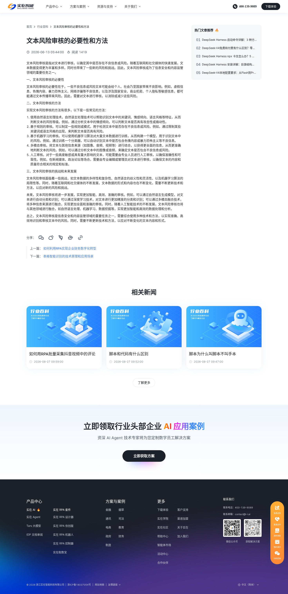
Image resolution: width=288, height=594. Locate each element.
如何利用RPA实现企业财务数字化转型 (69, 248)
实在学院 (162, 518)
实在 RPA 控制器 (63, 543)
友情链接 (113, 584)
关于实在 (182, 527)
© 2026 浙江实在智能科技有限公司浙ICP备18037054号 (58, 584)
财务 (121, 536)
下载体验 (270, 6)
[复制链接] (80, 238)
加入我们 (182, 536)
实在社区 (162, 527)
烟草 (121, 509)
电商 (108, 527)
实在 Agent (33, 517)
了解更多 (144, 383)
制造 (108, 545)
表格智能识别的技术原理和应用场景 (68, 256)
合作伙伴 (162, 562)
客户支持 (182, 509)
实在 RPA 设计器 (63, 517)
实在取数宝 (60, 552)
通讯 (108, 518)
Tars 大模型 (33, 525)
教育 (121, 527)
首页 (29, 26)
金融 (108, 509)
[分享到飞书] (70, 238)
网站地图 (99, 584)
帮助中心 (162, 536)
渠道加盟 (182, 518)
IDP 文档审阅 (34, 534)
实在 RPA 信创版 (63, 525)
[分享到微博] (51, 238)
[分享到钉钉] (61, 238)
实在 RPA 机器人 (63, 534)
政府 (108, 536)
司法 (121, 518)
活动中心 (162, 553)
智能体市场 (164, 545)
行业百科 (42, 26)
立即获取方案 (144, 456)
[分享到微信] (41, 238)
